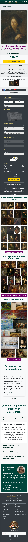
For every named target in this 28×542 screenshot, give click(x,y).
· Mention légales (5, 509)
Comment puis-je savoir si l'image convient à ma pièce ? (12, 446)
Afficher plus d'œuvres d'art (14, 359)
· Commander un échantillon (20, 514)
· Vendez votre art (18, 508)
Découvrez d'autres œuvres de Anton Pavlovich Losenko (14, 295)
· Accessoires (17, 513)
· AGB (3, 511)
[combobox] (14, 106)
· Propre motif (17, 506)
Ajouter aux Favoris (20, 89)
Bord (4, 104)
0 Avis (16, 92)
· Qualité (16, 509)
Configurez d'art (15, 62)
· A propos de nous (5, 518)
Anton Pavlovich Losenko (7, 6)
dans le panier (14, 180)
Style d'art (7, 5)
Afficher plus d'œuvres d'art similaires (14, 252)
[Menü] (1, 1)
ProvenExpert (9, 392)
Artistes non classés (14, 5)
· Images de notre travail (19, 511)
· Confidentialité (5, 513)
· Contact (3, 508)
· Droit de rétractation (6, 514)
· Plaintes (4, 516)
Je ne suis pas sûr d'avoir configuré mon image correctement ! (13, 457)
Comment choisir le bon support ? (11, 452)
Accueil (2, 5)
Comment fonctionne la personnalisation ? (13, 419)
